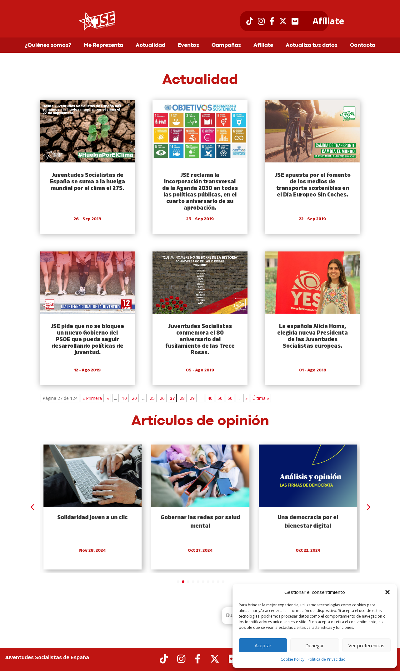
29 (192, 398)
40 (210, 398)
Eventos (188, 45)
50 (220, 398)
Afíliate (328, 21)
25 (152, 398)
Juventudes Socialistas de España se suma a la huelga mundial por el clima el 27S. (87, 182)
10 (124, 398)
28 (182, 398)
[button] (387, 592)
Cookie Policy (292, 659)
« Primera (92, 398)
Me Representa (103, 45)
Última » (260, 398)
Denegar (314, 645)
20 (134, 398)
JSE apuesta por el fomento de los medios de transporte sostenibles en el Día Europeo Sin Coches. (313, 185)
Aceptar (263, 645)
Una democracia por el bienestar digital (308, 522)
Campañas (226, 45)
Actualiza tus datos (312, 45)
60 (230, 398)
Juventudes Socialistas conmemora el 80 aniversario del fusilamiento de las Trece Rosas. (200, 339)
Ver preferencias (366, 645)
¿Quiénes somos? (48, 45)
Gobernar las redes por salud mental (200, 522)
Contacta (362, 45)
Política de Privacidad (327, 659)
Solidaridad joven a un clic (92, 517)
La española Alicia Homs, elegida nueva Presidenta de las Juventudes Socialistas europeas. (312, 336)
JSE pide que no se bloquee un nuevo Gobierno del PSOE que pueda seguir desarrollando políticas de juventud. (87, 339)
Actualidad (150, 45)
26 (162, 398)
